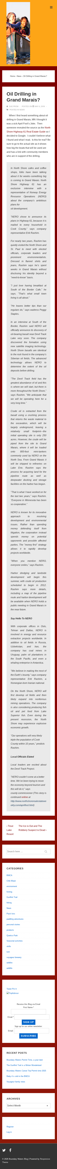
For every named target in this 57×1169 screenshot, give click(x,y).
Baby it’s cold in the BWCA (18, 1076)
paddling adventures (15, 919)
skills (9, 946)
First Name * (28, 1007)
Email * (11, 1017)
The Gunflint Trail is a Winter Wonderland (24, 1065)
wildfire (9, 963)
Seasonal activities (15, 941)
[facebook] (10, 1151)
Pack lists (11, 914)
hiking (9, 903)
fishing (9, 892)
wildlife (9, 968)
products (10, 930)
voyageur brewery (14, 957)
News (22, 110)
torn (8, 952)
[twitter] (4, 1151)
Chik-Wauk (11, 881)
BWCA (9, 875)
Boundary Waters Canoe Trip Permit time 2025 (26, 1071)
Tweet (9, 989)
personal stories (13, 924)
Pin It (14, 989)
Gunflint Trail (12, 897)
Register (10, 1127)
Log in (9, 1132)
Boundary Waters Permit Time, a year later (25, 1060)
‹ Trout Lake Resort (10, 830)
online (24, 797)
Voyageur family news (16, 1082)
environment (12, 886)
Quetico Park (12, 935)
